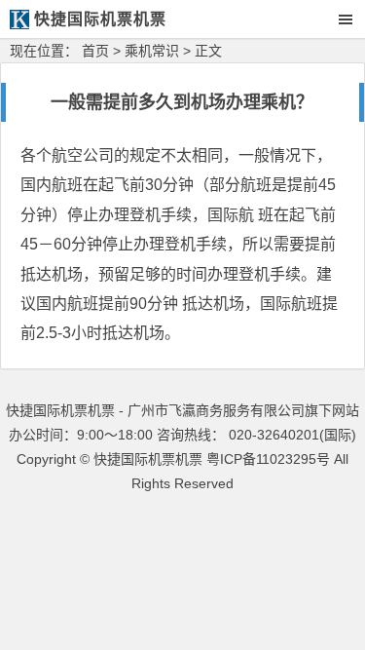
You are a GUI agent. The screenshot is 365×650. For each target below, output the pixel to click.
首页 (95, 50)
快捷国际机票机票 (147, 459)
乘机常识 (152, 50)
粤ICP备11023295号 (268, 459)
